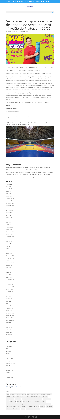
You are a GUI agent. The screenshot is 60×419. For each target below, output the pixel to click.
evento (40, 399)
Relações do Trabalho (36, 404)
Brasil (7, 344)
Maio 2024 (8, 244)
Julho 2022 (8, 296)
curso (28, 396)
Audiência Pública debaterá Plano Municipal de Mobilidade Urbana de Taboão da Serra (28, 167)
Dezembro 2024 (10, 232)
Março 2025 (9, 224)
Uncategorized (9, 377)
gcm (8, 401)
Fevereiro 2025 (10, 227)
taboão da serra (16, 409)
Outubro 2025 (9, 208)
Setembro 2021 (10, 320)
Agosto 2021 (9, 322)
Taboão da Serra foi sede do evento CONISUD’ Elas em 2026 (21, 170)
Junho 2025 (9, 217)
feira (44, 399)
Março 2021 (9, 332)
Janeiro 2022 (9, 310)
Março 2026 (9, 196)
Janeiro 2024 (9, 253)
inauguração (13, 401)
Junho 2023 (9, 270)
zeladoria (38, 409)
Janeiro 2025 (9, 229)
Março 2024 (9, 248)
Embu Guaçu (18, 399)
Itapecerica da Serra (11, 363)
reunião (44, 404)
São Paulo (8, 372)
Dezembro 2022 (10, 284)
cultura (23, 396)
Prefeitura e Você (10, 404)
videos (7, 380)
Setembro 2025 (10, 210)
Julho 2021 (8, 325)
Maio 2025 (8, 220)
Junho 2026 (9, 189)
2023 (8, 394)
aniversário (12, 394)
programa (23, 404)
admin (9, 31)
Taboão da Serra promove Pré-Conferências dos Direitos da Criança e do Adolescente (28, 174)
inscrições (19, 401)
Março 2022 (9, 306)
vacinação (32, 409)
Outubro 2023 (9, 260)
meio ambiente (37, 401)
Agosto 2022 (9, 294)
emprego (24, 399)
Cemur (13, 396)
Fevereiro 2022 (10, 308)
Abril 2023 (8, 275)
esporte (35, 399)
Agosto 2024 (9, 239)
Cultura (8, 349)
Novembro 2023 (10, 258)
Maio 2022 (8, 301)
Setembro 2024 (10, 236)
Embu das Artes (10, 358)
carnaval (8, 396)
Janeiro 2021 (9, 337)
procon (17, 404)
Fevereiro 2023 (10, 279)
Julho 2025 (8, 215)
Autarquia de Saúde (21, 394)
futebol (48, 399)
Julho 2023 (8, 267)
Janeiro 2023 (9, 282)
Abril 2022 (8, 303)
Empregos (8, 360)
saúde (49, 404)
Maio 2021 (8, 329)
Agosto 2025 (9, 212)
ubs (27, 409)
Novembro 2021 (10, 315)
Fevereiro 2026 (10, 198)
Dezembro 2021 (10, 313)
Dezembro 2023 (10, 255)
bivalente (43, 394)
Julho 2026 (8, 186)
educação (45, 396)
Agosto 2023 (9, 265)
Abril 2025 (8, 222)
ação (28, 394)
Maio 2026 (8, 191)
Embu (7, 356)
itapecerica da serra (27, 401)
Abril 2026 (8, 193)
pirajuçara (8, 368)
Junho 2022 (9, 298)
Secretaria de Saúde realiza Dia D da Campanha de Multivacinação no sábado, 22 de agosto (29, 172)
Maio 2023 (8, 272)
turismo (23, 409)
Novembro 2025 (10, 205)
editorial (8, 353)
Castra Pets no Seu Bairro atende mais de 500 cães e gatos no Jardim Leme (25, 177)
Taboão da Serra (24, 31)
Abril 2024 (8, 246)
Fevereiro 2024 (10, 251)
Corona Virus (9, 346)
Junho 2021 (9, 327)
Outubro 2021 (9, 318)
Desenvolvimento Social (36, 396)
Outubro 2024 (9, 234)
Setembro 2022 (10, 291)
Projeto (28, 404)
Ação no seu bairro (35, 394)
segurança (42, 406)
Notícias (8, 365)
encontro (30, 399)
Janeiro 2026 (9, 201)
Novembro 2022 (10, 287)
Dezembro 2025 (10, 203)
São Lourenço (9, 370)
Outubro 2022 (9, 289)
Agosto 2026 (9, 184)
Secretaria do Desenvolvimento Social (30, 406)
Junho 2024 (9, 241)
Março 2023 (9, 277)
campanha (49, 394)
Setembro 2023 (10, 263)
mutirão (43, 401)
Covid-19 (18, 396)
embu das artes (10, 399)
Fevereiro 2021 (10, 334)
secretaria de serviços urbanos (13, 406)
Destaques (8, 351)
